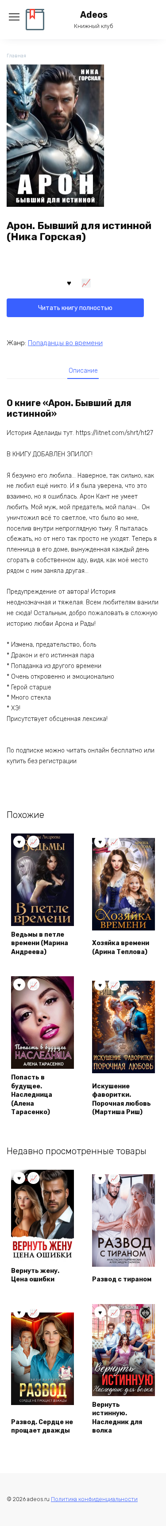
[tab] (83, 370)
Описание (83, 370)
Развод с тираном (121, 1279)
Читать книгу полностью (75, 308)
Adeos (94, 15)
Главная (16, 56)
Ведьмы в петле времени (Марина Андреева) (39, 943)
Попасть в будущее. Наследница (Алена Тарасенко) (31, 1095)
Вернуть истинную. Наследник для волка (117, 1418)
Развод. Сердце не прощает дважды (42, 1426)
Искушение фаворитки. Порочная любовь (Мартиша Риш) (121, 1099)
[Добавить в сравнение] (86, 282)
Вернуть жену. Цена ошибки (35, 1275)
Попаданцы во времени (65, 343)
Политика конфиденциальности (94, 1499)
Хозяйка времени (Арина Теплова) (120, 947)
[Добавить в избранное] (69, 282)
